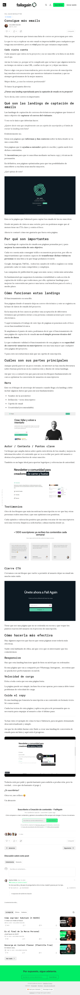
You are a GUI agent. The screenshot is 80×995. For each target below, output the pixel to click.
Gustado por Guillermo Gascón (19, 882)
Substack (31, 993)
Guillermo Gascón (14, 25)
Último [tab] (17, 912)
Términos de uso (40, 825)
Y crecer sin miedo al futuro (13, 920)
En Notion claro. (9, 948)
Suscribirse (59, 5)
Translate (9, 17)
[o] (40, 756)
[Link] (1, 49)
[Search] (46, 5)
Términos (40, 986)
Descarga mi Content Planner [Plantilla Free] (28, 945)
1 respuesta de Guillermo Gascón (21, 894)
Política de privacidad (53, 827)
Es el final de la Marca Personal (21, 931)
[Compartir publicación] (50, 5)
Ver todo (9, 959)
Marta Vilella (13, 880)
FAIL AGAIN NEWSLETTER (13, 14)
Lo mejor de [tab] (9, 912)
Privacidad (34, 986)
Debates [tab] (24, 912)
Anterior (12, 848)
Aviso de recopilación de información (33, 827)
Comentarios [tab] (10, 862)
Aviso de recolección (49, 986)
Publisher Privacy (47, 983)
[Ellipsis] (74, 880)
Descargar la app (48, 989)
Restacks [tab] (18, 862)
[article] (40, 922)
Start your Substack (34, 989)
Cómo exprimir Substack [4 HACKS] (22, 918)
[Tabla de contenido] (2, 497)
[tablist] (13, 862)
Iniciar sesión (71, 5)
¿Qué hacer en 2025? (11, 934)
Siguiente (67, 848)
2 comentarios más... (11, 902)
